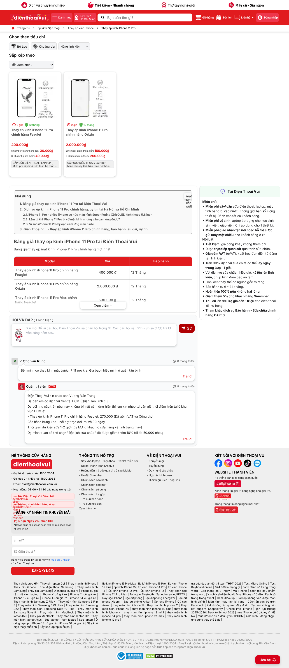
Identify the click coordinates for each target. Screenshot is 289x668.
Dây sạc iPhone (112, 598)
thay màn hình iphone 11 (162, 605)
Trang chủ (23, 28)
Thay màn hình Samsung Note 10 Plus (48, 608)
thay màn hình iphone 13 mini (144, 612)
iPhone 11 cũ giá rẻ (83, 594)
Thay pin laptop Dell (52, 583)
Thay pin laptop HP (26, 583)
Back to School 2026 (221, 612)
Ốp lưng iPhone (164, 601)
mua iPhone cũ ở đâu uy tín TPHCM (220, 616)
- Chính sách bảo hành (93, 480)
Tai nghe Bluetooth (142, 594)
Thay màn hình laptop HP (72, 616)
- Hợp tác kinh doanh (160, 475)
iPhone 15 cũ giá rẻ (44, 623)
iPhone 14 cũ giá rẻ (83, 598)
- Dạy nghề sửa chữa (160, 470)
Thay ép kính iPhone (81, 28)
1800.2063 (48, 478)
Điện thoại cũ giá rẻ (66, 590)
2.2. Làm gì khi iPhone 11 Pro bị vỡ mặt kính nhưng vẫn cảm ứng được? (71, 219)
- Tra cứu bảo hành (91, 499)
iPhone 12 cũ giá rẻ (26, 598)
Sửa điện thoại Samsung (56, 587)
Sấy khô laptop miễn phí (55, 627)
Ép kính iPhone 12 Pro (123, 590)
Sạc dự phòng (133, 598)
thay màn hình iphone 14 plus (151, 608)
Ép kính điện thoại (49, 28)
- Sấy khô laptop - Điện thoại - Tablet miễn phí (108, 461)
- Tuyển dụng (155, 465)
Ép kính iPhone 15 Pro (151, 583)
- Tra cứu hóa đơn (90, 503)
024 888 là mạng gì (227, 587)
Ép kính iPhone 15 (125, 587)
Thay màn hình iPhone (82, 583)
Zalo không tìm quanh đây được (228, 605)
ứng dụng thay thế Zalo (205, 619)
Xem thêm (85, 508)
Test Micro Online (255, 583)
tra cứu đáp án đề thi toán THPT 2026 (216, 583)
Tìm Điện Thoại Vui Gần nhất (36, 496)
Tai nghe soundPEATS (170, 594)
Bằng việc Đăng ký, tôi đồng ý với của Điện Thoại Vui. (40, 561)
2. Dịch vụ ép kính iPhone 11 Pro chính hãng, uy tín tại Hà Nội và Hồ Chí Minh (79, 209)
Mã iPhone (240, 590)
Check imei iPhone (239, 608)
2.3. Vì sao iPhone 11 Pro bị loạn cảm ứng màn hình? (58, 224)
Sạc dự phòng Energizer (160, 598)
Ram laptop (68, 619)
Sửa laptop (51, 619)
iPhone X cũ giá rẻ (54, 594)
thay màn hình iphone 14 (128, 605)
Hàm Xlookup (226, 598)
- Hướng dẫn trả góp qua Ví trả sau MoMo (105, 470)
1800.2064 (47, 473)
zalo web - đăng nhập (260, 616)
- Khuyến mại (155, 461)
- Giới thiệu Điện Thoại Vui (163, 480)
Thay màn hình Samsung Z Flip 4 (35, 601)
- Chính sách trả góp (92, 494)
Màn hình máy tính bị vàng (226, 601)
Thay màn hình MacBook (57, 612)
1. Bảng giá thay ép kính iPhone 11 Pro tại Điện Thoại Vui (63, 204)
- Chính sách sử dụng (92, 489)
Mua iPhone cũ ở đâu (249, 594)
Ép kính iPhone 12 (152, 590)
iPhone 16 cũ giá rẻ (71, 623)
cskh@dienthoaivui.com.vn (39, 484)
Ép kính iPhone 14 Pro (151, 587)
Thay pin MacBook (42, 616)
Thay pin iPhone (25, 587)
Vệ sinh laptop (29, 594)
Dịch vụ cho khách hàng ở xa (36, 504)
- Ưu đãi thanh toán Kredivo (96, 465)
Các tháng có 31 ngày (215, 590)
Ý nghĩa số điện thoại (220, 594)
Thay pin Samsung (39, 590)
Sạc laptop (86, 619)
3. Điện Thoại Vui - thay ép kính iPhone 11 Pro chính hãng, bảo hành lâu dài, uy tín (84, 229)
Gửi (190, 328)
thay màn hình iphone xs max (144, 616)
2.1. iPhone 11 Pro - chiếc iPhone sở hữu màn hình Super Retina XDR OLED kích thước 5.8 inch (87, 214)
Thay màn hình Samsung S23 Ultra (40, 605)
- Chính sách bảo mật (92, 484)
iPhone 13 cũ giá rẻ (54, 598)
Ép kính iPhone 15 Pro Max (119, 583)
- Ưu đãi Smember (91, 475)
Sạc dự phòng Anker (137, 601)
